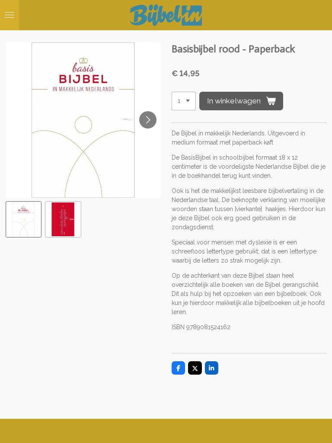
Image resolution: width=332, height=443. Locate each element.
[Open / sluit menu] (9, 15)
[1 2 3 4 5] (184, 101)
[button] (24, 219)
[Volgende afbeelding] (147, 119)
